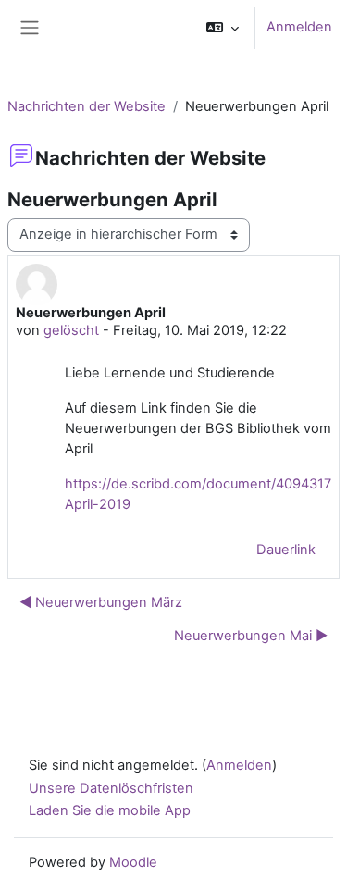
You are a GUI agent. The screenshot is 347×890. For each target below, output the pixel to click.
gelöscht (71, 330)
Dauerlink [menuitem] (286, 549)
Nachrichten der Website (86, 106)
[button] (222, 28)
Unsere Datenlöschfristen (111, 788)
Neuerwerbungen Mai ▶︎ (251, 635)
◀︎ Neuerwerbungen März (100, 602)
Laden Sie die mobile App (110, 810)
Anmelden (299, 27)
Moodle (133, 862)
